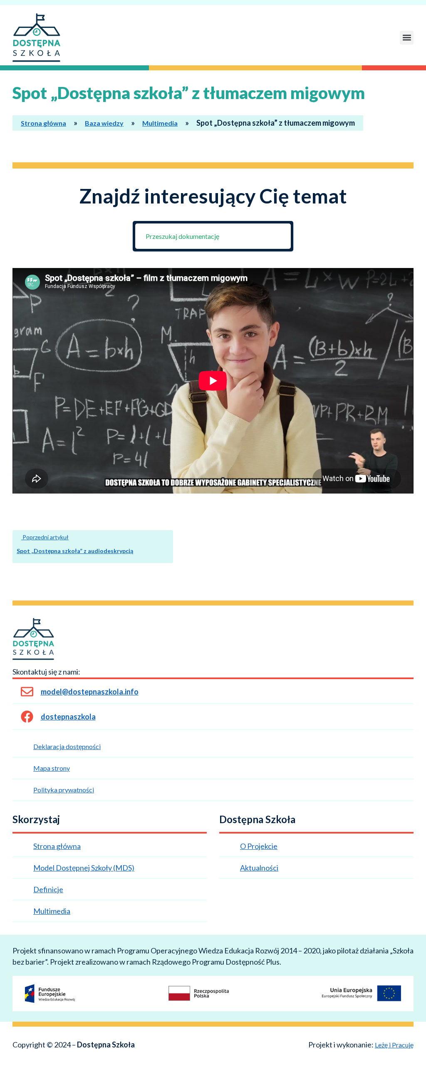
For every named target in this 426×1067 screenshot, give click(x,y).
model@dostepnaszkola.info (90, 691)
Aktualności (259, 867)
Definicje (48, 889)
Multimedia (160, 123)
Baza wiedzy (104, 123)
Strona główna (43, 123)
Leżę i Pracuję (394, 1045)
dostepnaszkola (68, 716)
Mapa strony (51, 768)
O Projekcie (258, 846)
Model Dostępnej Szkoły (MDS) (83, 867)
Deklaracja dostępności (67, 746)
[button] (407, 38)
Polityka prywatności (63, 790)
